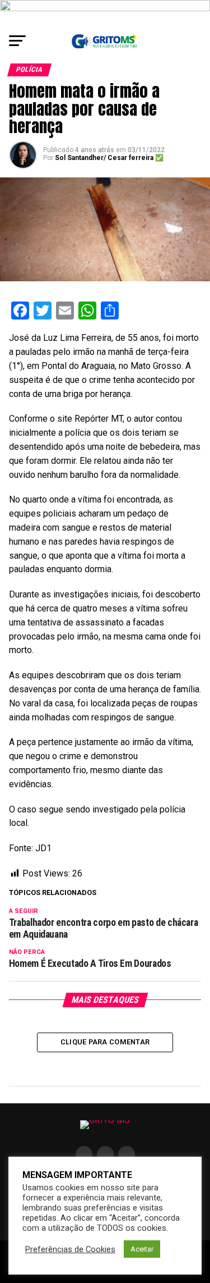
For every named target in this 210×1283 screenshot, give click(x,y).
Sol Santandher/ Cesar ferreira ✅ (109, 158)
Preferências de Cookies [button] (70, 1249)
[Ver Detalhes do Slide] (105, 13)
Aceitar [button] (141, 1249)
